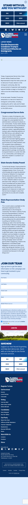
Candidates (5, 410)
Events (3, 392)
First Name (3, 277)
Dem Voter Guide (6, 404)
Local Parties (4, 394)
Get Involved (5, 390)
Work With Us (6, 434)
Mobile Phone (6, 303)
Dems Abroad (5, 406)
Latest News (6, 42)
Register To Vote (6, 386)
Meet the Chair (5, 420)
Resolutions (4, 427)
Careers (3, 437)
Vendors (3, 439)
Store (3, 442)
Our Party (4, 418)
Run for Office (5, 414)
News (2, 431)
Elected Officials (5, 429)
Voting (3, 400)
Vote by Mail (4, 402)
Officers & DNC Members (8, 422)
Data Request (5, 412)
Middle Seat (16, 473)
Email (2, 297)
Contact (15, 470)
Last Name (3, 284)
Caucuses (3, 396)
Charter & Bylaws (6, 424)
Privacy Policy (22, 470)
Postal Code (4, 290)
